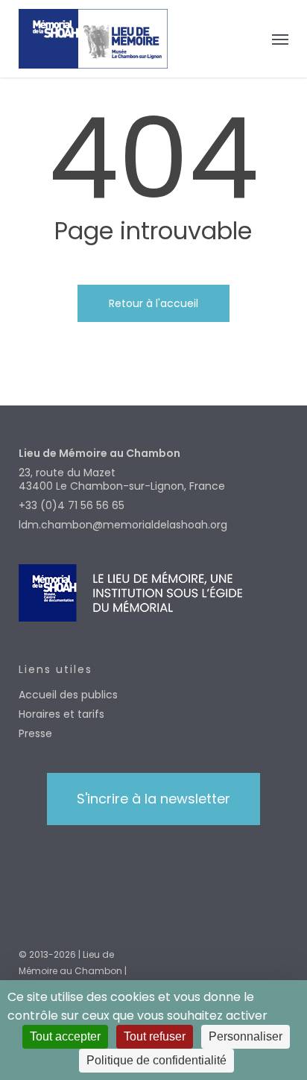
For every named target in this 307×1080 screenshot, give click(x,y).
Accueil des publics (68, 694)
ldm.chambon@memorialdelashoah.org (123, 524)
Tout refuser (155, 1036)
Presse (35, 733)
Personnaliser (245, 1036)
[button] (280, 38)
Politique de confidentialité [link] (156, 1060)
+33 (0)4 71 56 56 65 (71, 505)
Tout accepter (65, 1036)
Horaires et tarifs (61, 714)
